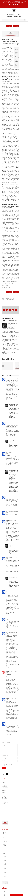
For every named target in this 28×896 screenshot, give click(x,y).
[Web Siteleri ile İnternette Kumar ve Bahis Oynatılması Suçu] (10, 34)
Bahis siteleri (5, 264)
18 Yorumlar (8, 300)
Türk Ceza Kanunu (6, 47)
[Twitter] (13, 4)
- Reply (17, 378)
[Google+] (10, 310)
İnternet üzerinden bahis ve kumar (10, 234)
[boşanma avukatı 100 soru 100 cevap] (5, 881)
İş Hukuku (5, 851)
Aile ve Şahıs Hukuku (4, 834)
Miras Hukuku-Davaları (5, 855)
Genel (4, 848)
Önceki (9, 26)
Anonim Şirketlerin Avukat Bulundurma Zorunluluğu (16, 2)
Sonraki (16, 26)
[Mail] (16, 310)
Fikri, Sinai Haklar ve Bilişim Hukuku (5, 843)
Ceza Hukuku (4, 838)
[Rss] (11, 4)
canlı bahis (12, 266)
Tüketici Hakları (4, 875)
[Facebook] (9, 4)
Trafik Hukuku (4, 871)
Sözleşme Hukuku (5, 863)
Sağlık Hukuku (4, 859)
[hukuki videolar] (5, 822)
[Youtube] (15, 4)
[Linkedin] (18, 4)
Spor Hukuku (4, 867)
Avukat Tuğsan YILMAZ (8, 298)
